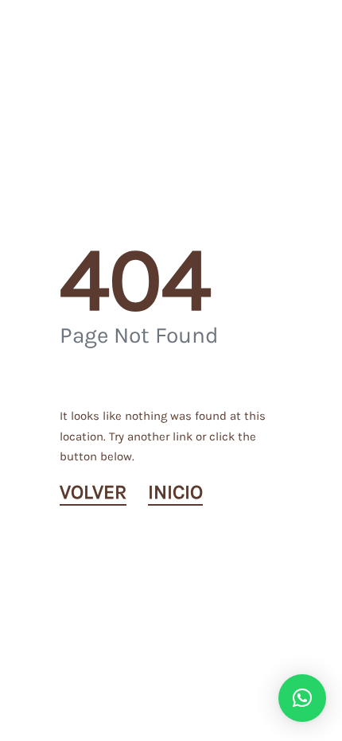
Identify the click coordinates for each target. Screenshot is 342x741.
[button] (302, 698)
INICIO (175, 492)
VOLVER (93, 492)
